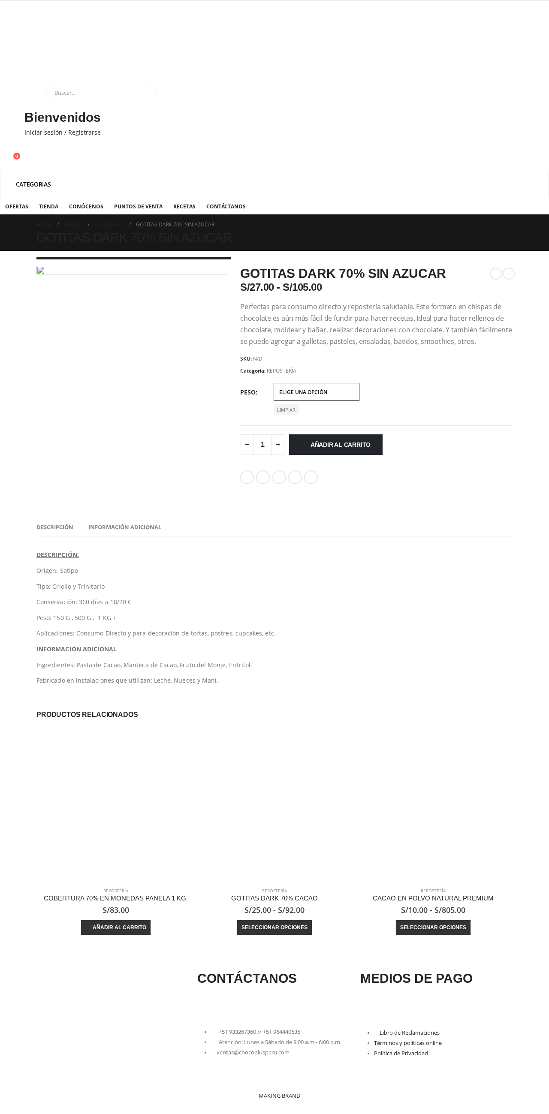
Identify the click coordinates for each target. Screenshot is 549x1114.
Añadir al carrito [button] (119, 927)
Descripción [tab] (54, 527)
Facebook (247, 477)
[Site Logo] (58, 49)
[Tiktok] (253, 1004)
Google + (295, 477)
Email (311, 477)
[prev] (496, 274)
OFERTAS (16, 206)
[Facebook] (208, 1004)
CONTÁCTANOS (226, 206)
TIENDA (48, 206)
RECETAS (184, 206)
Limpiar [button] (286, 409)
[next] (509, 274)
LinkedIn (279, 477)
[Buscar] (144, 92)
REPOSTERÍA (281, 370)
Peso (248, 392)
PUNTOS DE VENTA (138, 206)
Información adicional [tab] (124, 527)
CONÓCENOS (86, 206)
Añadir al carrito (341, 444)
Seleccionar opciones (274, 927)
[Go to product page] (116, 807)
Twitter (263, 477)
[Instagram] (230, 1004)
